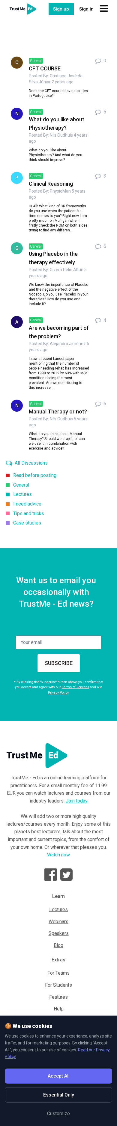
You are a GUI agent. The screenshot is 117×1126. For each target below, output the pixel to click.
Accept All (59, 1076)
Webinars (58, 921)
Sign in (86, 9)
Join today (77, 801)
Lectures (58, 909)
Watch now (58, 855)
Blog (58, 945)
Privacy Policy (58, 692)
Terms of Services (75, 687)
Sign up (61, 9)
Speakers (59, 933)
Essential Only (58, 1095)
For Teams (58, 973)
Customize (58, 1113)
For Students (58, 985)
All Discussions (31, 463)
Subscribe (59, 663)
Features (58, 997)
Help (59, 1009)
